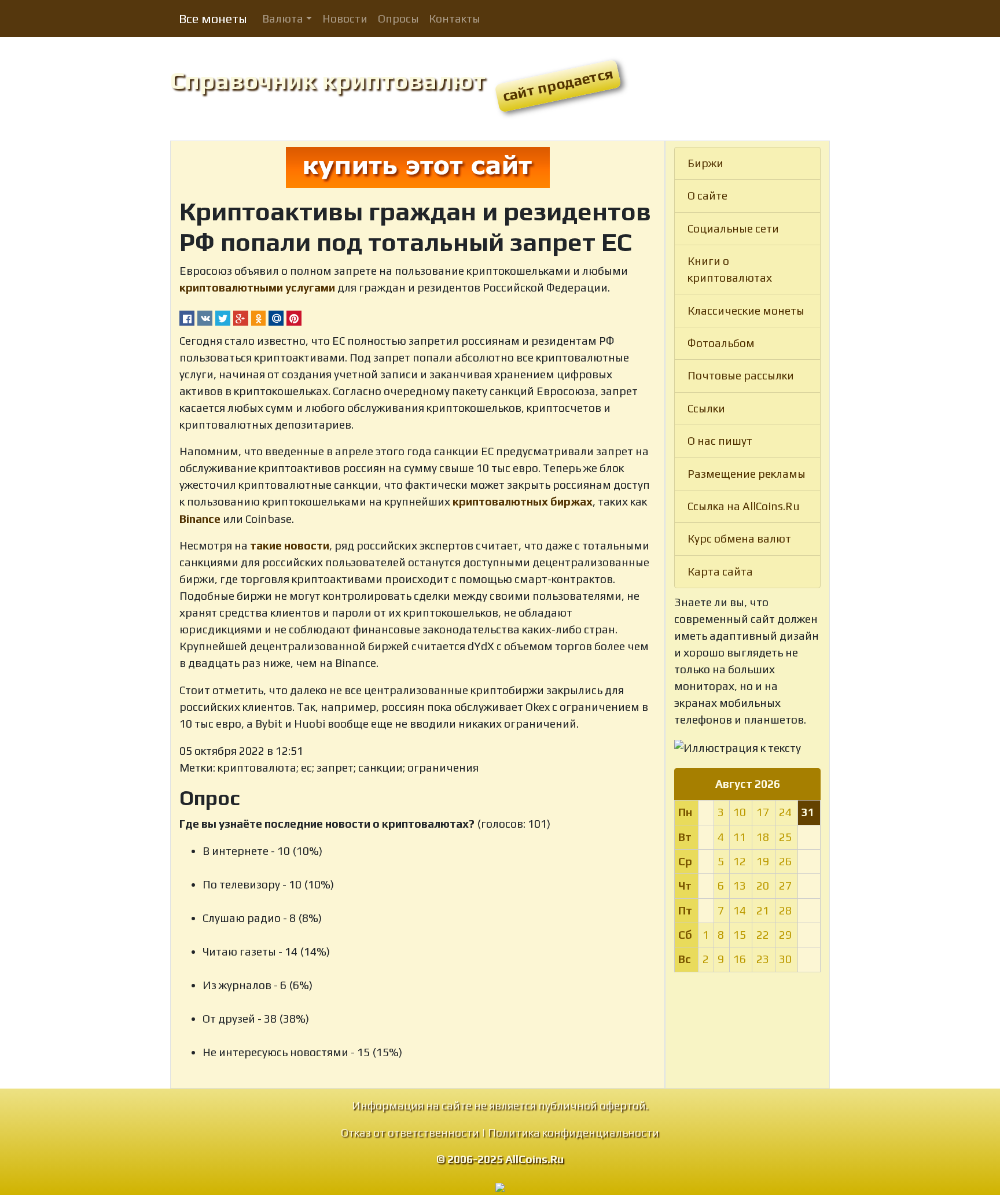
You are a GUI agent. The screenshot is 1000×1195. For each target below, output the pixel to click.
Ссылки (706, 408)
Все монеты (213, 18)
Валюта (282, 18)
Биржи (705, 163)
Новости (344, 18)
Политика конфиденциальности (573, 1132)
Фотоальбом (721, 343)
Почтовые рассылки (741, 375)
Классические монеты (746, 310)
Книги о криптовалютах (730, 269)
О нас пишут (720, 440)
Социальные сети (733, 228)
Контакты (454, 18)
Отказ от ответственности (410, 1132)
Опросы (398, 18)
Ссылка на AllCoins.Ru (744, 506)
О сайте (707, 195)
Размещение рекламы (747, 473)
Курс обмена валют (739, 538)
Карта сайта (720, 571)
